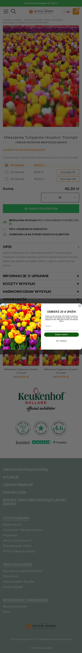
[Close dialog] (79, 305)
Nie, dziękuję (61, 341)
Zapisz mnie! (61, 334)
